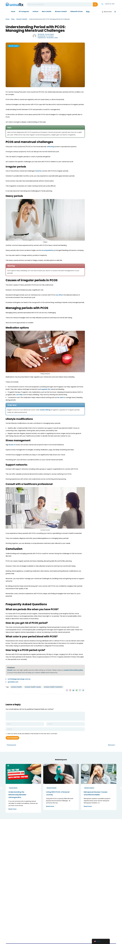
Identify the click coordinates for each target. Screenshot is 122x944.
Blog (12, 19)
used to (62, 397)
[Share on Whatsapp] (76, 690)
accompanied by (47, 250)
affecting (50, 147)
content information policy (73, 670)
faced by (38, 171)
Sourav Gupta (49, 34)
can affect (59, 295)
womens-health (16, 687)
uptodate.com (13, 682)
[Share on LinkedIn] (73, 690)
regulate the (45, 389)
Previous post (11, 745)
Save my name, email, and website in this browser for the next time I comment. (32, 734)
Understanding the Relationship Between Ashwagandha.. (17, 794)
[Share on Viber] (79, 690)
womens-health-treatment (53, 687)
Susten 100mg (45, 410)
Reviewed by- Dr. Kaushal (45, 36)
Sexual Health (13, 788)
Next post (111, 745)
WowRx (10, 670)
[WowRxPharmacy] (14, 4)
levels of (12, 445)
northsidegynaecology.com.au (19, 679)
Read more (12, 809)
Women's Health (21, 19)
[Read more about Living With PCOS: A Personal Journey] (61, 774)
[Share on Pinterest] (70, 690)
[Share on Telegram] (83, 690)
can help (19, 395)
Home (7, 19)
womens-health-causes (33, 687)
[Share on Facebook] (67, 690)
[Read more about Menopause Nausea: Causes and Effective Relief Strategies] (98, 774)
